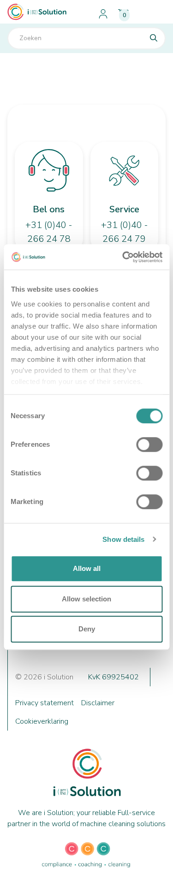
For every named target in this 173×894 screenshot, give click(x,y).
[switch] (149, 444)
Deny (86, 629)
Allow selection (86, 599)
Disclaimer (97, 703)
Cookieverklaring (41, 721)
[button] (154, 12)
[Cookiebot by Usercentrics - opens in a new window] (123, 257)
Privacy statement (44, 703)
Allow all (87, 568)
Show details (123, 539)
